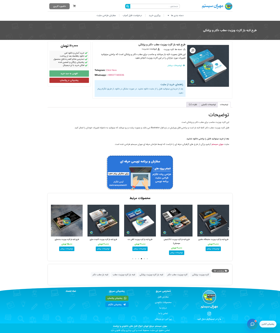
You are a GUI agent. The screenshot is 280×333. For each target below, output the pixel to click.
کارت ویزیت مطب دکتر (177, 274)
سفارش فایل (163, 297)
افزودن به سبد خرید (69, 73)
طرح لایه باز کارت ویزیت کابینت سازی (103, 239)
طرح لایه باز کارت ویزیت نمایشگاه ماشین (213, 239)
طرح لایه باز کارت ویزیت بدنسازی (67, 239)
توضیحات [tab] (224, 104)
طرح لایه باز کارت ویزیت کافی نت (140, 239)
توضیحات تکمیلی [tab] (208, 104)
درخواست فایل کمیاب (132, 15)
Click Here (111, 70)
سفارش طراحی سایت (106, 15)
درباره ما (163, 308)
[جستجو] (127, 6)
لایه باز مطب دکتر (100, 274)
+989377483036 (115, 75)
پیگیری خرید (154, 15)
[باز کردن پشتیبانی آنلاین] (252, 324)
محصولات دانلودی (163, 302)
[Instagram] (209, 314)
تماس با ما (163, 313)
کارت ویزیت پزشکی (200, 274)
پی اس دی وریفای (163, 319)
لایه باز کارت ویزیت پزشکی (151, 274)
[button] (193, 50)
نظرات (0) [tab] (193, 104)
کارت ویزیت (169, 49)
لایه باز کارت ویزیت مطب (124, 274)
